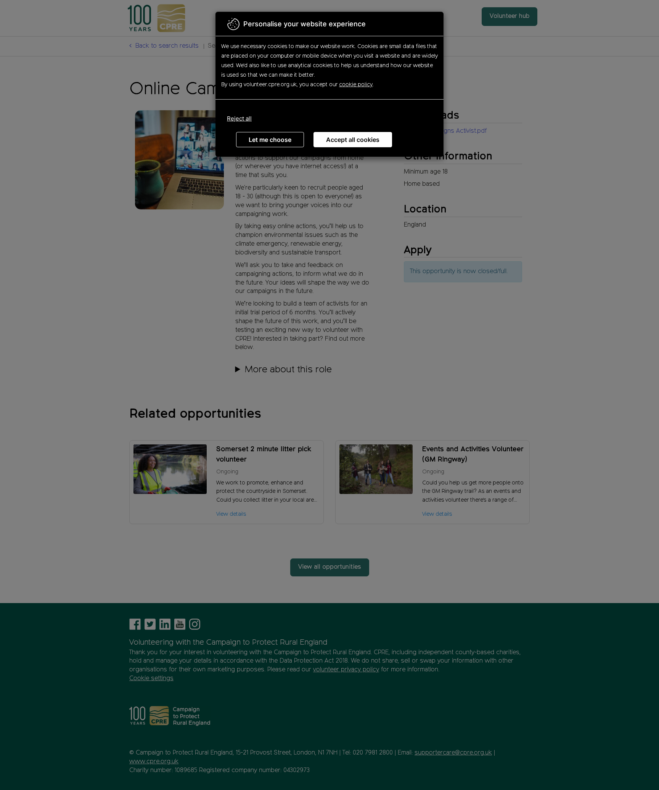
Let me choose (270, 139)
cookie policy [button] (356, 84)
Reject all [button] (239, 118)
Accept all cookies (352, 139)
